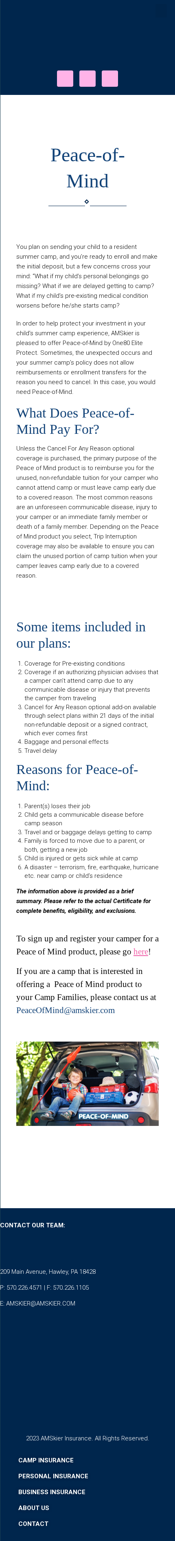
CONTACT (34, 1524)
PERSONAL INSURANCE (53, 1476)
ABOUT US (33, 1508)
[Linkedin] (110, 78)
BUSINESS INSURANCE (51, 1492)
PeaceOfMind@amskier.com (65, 1010)
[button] (161, 11)
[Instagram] (87, 78)
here (140, 951)
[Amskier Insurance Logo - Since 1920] (87, 44)
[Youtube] (77, 1248)
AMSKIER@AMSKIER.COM (40, 1303)
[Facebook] (65, 78)
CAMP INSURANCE (46, 1460)
